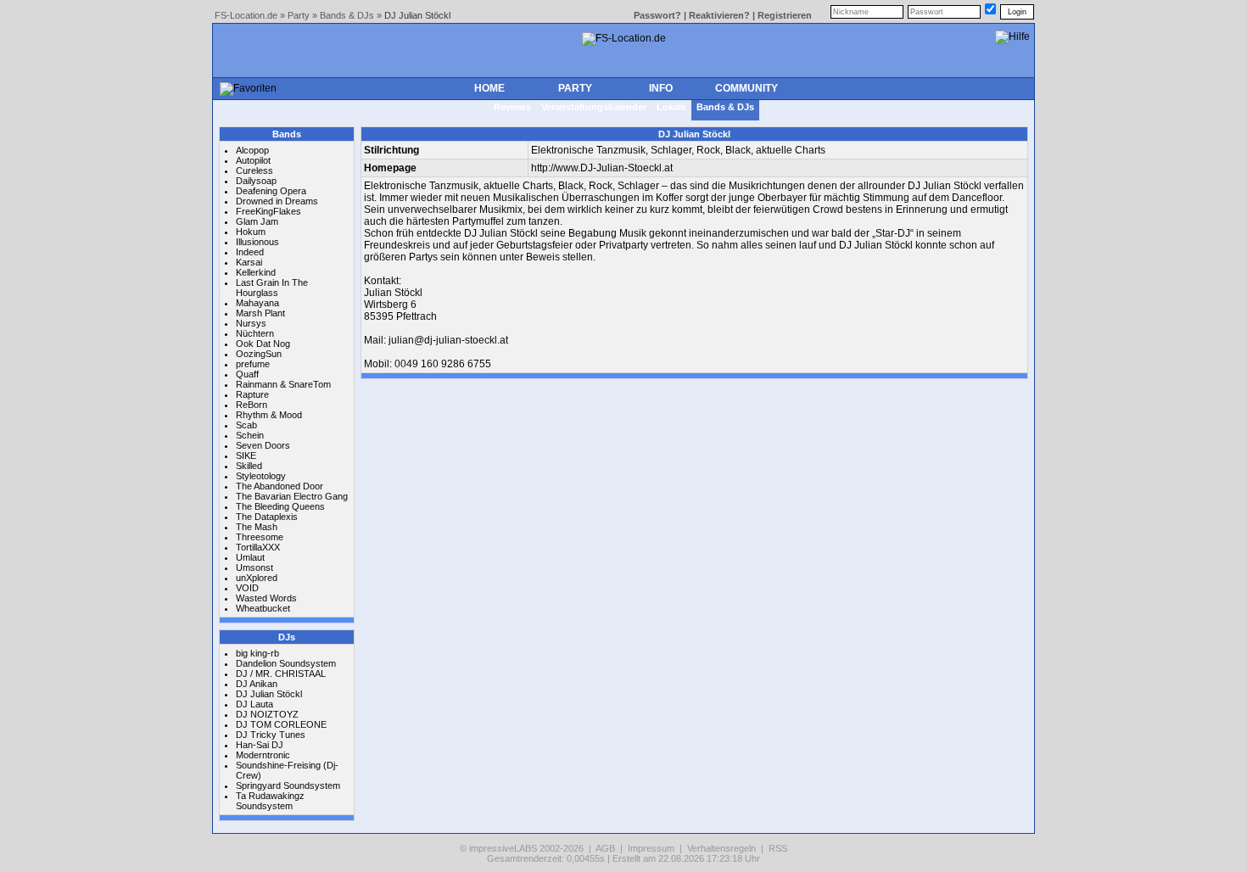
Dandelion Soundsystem (286, 663)
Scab (246, 425)
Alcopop (252, 150)
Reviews (512, 107)
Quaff (247, 374)
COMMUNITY (746, 88)
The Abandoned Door (279, 486)
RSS (778, 848)
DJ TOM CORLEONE (281, 724)
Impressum (651, 848)
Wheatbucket (263, 608)
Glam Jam (257, 221)
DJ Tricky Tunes (270, 734)
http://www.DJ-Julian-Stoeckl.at (602, 168)
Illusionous (257, 242)
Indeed (250, 252)
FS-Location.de (246, 15)
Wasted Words (266, 598)
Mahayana (257, 303)
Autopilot (253, 160)
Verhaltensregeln (721, 848)
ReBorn (251, 405)
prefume (253, 364)
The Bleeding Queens (280, 506)
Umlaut (250, 557)
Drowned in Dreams (277, 201)
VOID (247, 588)
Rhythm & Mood (269, 415)
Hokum (251, 231)
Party (299, 15)
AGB (605, 848)
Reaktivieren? (719, 15)
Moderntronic (263, 755)
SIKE (246, 455)
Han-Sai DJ (259, 745)
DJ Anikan (256, 684)
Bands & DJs (347, 15)
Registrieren (785, 15)
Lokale (671, 107)
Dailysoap (256, 181)
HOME (489, 88)
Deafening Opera (271, 191)
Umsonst (254, 567)
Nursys (251, 323)
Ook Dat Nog (263, 343)
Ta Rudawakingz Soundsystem (270, 801)
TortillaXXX (258, 547)
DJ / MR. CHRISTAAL (281, 673)
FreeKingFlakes (268, 211)
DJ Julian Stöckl (269, 694)
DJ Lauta (254, 704)
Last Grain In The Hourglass (272, 287)
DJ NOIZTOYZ (267, 714)
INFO (661, 88)
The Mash (256, 527)
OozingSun (259, 354)
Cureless (254, 170)
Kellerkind (256, 272)
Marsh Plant (260, 313)
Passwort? (657, 15)
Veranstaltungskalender (593, 107)
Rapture (252, 394)
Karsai (249, 262)
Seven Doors (263, 445)
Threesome (259, 537)
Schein (250, 435)
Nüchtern (255, 333)
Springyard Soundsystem (288, 785)
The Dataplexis (267, 516)
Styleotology (261, 476)
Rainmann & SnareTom (283, 384)
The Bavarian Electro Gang (292, 496)
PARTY (575, 88)
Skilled (249, 466)
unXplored (256, 578)
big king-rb (257, 653)
